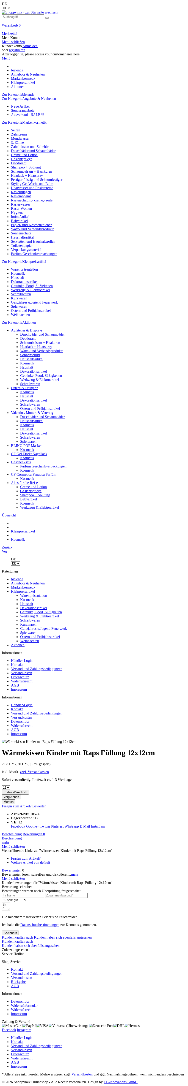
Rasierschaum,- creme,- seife (32, 200)
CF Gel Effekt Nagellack (29, 454)
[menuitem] (94, 27)
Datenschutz (20, 677)
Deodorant (18, 163)
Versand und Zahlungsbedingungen (36, 669)
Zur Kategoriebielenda (18, 94)
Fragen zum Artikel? (17, 806)
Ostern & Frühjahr (24, 388)
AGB (15, 685)
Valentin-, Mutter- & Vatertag (32, 413)
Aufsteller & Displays (26, 330)
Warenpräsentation (24, 269)
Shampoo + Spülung (26, 167)
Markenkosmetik (23, 587)
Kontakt (17, 665)
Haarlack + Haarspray (27, 175)
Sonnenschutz (21, 233)
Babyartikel (19, 221)
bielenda (17, 579)
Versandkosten (21, 673)
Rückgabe (18, 982)
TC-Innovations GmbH (121, 1082)
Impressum (19, 689)
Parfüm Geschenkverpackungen (34, 254)
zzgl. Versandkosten (34, 772)
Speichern (10, 933)
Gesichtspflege (21, 159)
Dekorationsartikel (24, 282)
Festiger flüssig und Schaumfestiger (36, 180)
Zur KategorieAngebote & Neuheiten (29, 98)
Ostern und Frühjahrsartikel (31, 310)
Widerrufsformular (24, 1005)
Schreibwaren (21, 294)
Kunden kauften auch (17, 937)
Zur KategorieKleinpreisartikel (24, 261)
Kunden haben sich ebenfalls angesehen (63, 937)
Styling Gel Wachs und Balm (32, 184)
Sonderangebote (22, 110)
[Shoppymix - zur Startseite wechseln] (30, 12)
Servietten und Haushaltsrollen (33, 241)
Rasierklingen (21, 192)
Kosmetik (18, 273)
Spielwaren (19, 306)
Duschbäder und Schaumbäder (33, 151)
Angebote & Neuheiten (28, 583)
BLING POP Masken (26, 446)
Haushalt (17, 278)
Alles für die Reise (24, 483)
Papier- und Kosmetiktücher (31, 225)
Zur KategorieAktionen (19, 322)
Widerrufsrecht (21, 681)
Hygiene (17, 212)
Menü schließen (13, 42)
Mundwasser (20, 138)
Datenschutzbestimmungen (39, 925)
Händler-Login (22, 660)
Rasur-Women (21, 208)
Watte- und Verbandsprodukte (32, 229)
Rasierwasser (20, 204)
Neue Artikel (20, 106)
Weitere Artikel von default (30, 862)
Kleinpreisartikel (23, 591)
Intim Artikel (20, 217)
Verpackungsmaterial (26, 250)
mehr (5, 842)
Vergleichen (11, 797)
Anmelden (30, 46)
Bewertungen (34, 834)
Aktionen (18, 645)
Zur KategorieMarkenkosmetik (24, 122)
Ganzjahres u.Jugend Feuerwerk (34, 302)
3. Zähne (17, 142)
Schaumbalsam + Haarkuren (31, 171)
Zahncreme (19, 134)
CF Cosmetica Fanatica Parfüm (33, 474)
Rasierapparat (21, 196)
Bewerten (39, 806)
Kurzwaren (19, 298)
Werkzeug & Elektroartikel (30, 290)
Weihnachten (20, 315)
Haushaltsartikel (22, 237)
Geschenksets (21, 462)
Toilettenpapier (22, 245)
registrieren (17, 50)
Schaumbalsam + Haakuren (40, 343)
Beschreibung (12, 834)
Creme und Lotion (24, 155)
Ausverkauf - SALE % (27, 115)
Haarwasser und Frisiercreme (32, 188)
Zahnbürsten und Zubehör (30, 147)
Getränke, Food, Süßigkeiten (32, 286)
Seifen (15, 130)
